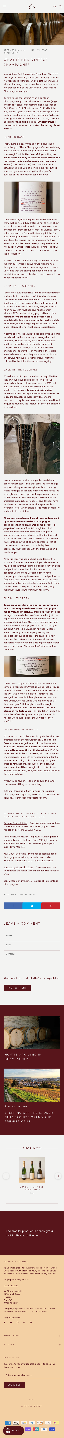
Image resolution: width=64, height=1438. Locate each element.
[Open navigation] (4, 6)
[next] (58, 1176)
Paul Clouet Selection (15, 853)
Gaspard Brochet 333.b (15, 823)
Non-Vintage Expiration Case (18, 867)
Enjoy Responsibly (12, 1317)
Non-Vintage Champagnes (18, 880)
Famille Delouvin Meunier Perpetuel (22, 836)
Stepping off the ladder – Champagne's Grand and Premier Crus (31, 1117)
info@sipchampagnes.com (16, 1279)
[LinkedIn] (31, 1322)
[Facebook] (4, 1322)
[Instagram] (17, 1322)
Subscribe (14, 1385)
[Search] (54, 6)
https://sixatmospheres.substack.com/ (26, 797)
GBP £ (30, 1400)
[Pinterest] (24, 1322)
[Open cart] (60, 6)
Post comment (17, 988)
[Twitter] (11, 1322)
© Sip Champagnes (32, 1406)
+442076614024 (11, 1285)
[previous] (6, 1176)
